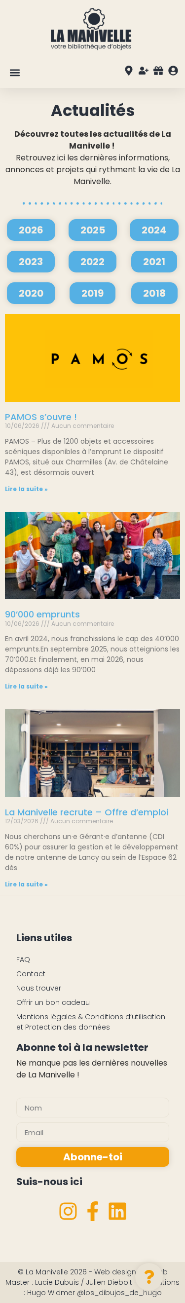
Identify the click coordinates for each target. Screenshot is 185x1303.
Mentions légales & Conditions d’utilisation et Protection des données (90, 1022)
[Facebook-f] (93, 1211)
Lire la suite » (26, 489)
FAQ (23, 959)
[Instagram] (68, 1211)
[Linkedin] (117, 1211)
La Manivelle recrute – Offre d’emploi (86, 812)
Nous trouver (38, 988)
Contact (30, 974)
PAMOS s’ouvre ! (41, 417)
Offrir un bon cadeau (53, 1002)
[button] (15, 72)
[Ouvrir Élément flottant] (149, 1277)
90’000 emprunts (42, 614)
